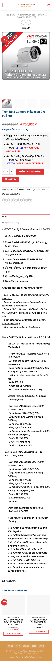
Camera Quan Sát (26, 14)
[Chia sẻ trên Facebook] (9, 200)
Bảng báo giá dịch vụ (37, 651)
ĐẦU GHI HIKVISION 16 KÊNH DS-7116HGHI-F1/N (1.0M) (13, 622)
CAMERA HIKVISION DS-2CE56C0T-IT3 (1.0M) (38, 622)
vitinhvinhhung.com (34, 657)
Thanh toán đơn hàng (22, 653)
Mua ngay (10, 179)
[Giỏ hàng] (48, 5)
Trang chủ (10, 14)
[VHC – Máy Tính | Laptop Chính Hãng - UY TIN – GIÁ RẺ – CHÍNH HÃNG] (26, 5)
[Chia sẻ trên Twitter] (14, 200)
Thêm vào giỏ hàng (30, 171)
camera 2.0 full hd (13, 194)
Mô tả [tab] (4, 217)
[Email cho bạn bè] (19, 200)
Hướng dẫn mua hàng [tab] (11, 222)
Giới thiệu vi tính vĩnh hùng (16, 651)
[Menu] (4, 5)
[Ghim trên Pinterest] (24, 200)
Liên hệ (35, 653)
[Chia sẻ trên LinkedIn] (29, 200)
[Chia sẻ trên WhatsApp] (4, 200)
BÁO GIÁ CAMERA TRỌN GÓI (32, 16)
